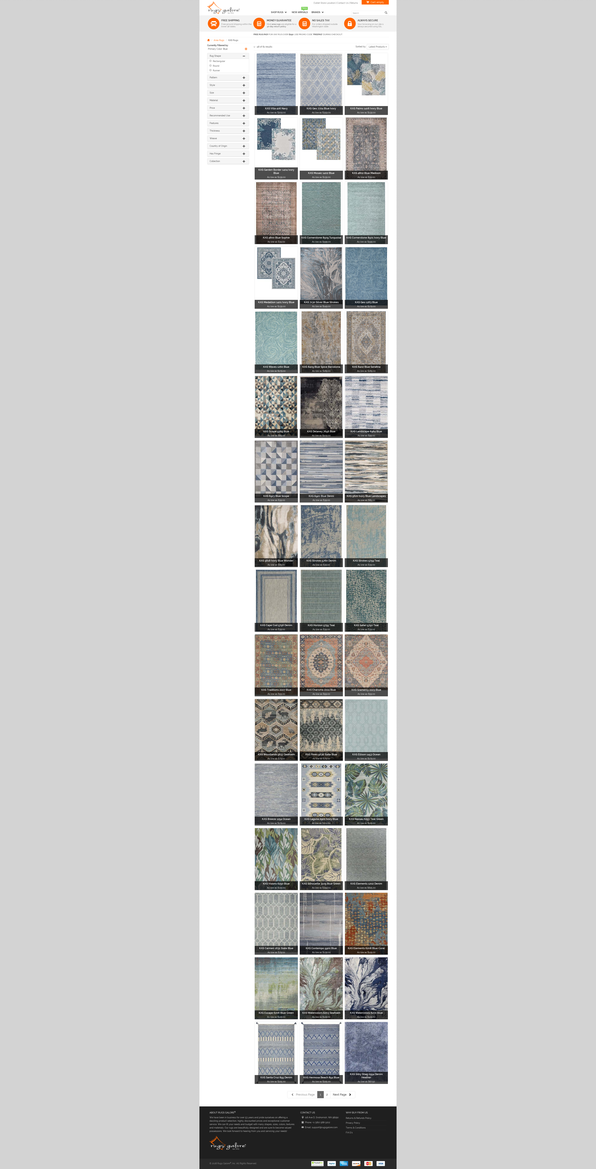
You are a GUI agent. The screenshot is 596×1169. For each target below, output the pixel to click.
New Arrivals (300, 12)
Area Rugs (219, 40)
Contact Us (342, 3)
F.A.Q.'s (349, 1132)
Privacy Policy (353, 1123)
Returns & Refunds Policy (358, 1118)
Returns (354, 3)
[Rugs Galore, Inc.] (223, 7)
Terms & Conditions (356, 1127)
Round (216, 66)
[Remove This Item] (246, 48)
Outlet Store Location (324, 3)
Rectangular (219, 61)
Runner (216, 70)
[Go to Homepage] (208, 40)
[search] (386, 12)
